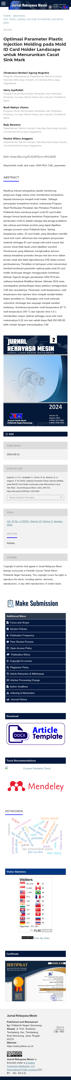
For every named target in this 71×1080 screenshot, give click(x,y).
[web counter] (27, 938)
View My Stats (41, 938)
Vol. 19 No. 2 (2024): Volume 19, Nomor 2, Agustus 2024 (33, 21)
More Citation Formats (21, 497)
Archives (19, 15)
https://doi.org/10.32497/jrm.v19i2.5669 (33, 156)
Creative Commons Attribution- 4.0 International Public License (22, 1066)
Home (7, 15)
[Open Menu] (3, 3)
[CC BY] (37, 1069)
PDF (11, 434)
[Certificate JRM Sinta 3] (35, 1001)
